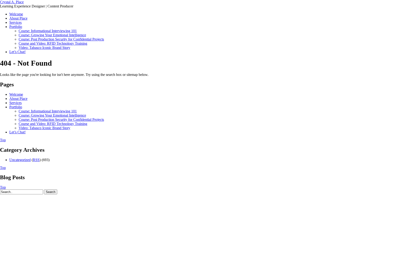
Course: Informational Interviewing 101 (48, 31)
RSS (36, 160)
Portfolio (15, 27)
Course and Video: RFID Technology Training (53, 43)
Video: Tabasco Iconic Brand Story (44, 48)
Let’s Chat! (17, 52)
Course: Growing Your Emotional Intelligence (52, 35)
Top (3, 140)
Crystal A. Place (12, 2)
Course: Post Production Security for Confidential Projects (61, 39)
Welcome (16, 14)
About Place (18, 18)
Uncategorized (20, 160)
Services (15, 22)
